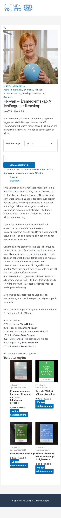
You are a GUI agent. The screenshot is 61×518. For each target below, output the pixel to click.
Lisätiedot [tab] (15, 180)
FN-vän (39, 173)
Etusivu (7, 86)
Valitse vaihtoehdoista (18, 413)
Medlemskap (13, 143)
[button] (4, 27)
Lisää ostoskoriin (19, 165)
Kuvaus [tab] (14, 177)
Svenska (28, 89)
